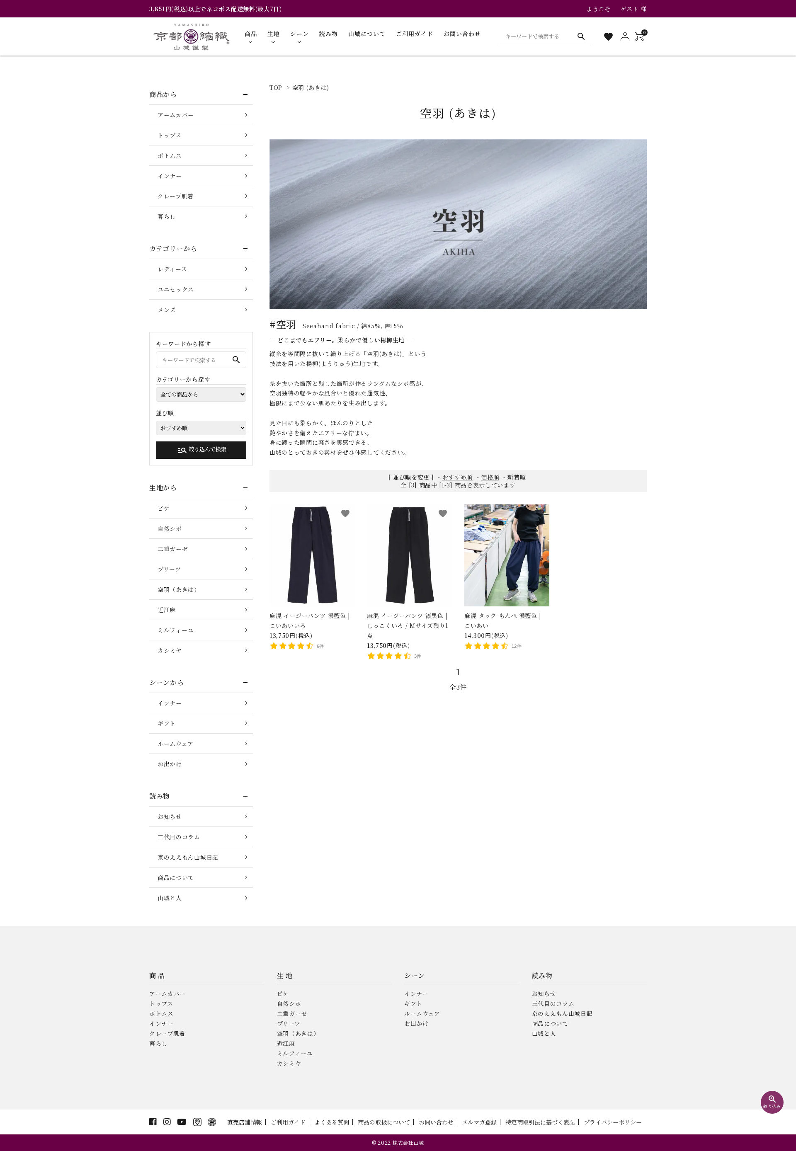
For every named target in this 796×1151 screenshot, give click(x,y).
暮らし (167, 216)
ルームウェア (176, 743)
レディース (172, 269)
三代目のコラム (179, 837)
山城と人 (170, 898)
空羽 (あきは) (311, 87)
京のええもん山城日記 (188, 857)
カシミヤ (170, 650)
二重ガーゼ (173, 549)
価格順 (490, 477)
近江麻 (167, 610)
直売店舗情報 (244, 1122)
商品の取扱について (384, 1122)
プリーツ (169, 569)
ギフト (167, 723)
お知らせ (170, 816)
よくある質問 (331, 1122)
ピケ (164, 508)
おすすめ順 (457, 477)
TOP (275, 87)
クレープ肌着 (176, 196)
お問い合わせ (436, 1122)
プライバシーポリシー (613, 1122)
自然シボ (170, 528)
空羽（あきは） (179, 589)
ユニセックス (176, 289)
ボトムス (170, 155)
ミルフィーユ (176, 630)
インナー (170, 176)
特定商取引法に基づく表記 (540, 1122)
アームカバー (176, 115)
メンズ (167, 309)
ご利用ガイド (288, 1122)
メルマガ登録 (479, 1122)
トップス (170, 135)
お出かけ (170, 764)
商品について (176, 877)
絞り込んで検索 (201, 450)
